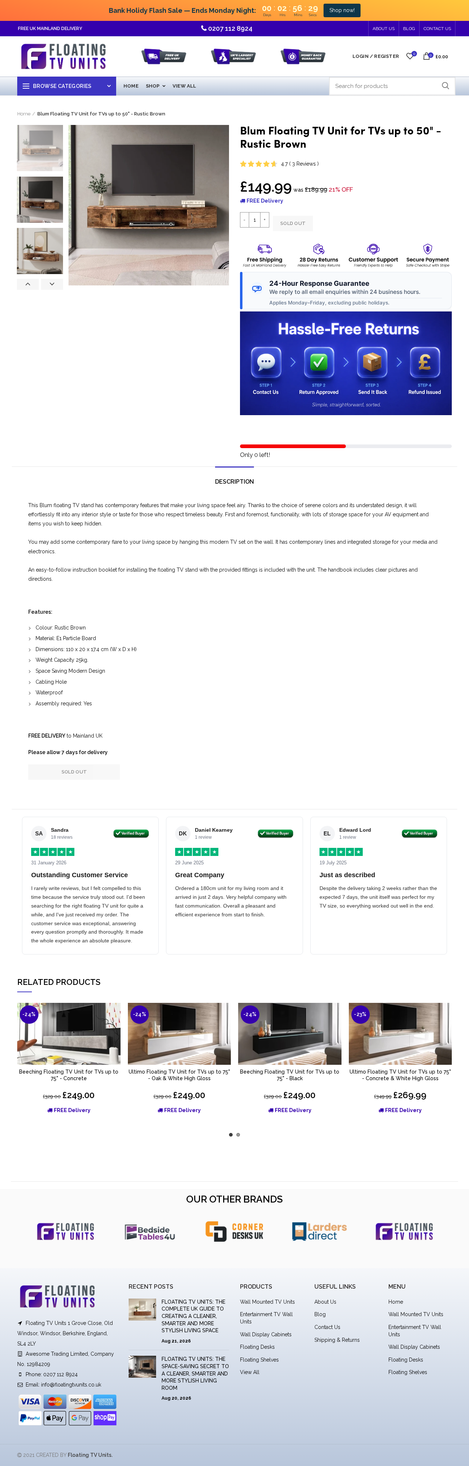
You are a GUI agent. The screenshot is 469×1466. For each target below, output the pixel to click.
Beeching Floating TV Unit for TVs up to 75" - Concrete (68, 1075)
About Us (384, 28)
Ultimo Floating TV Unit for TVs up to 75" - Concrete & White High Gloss (400, 1075)
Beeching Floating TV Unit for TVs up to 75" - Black (289, 1075)
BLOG (409, 28)
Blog (320, 1314)
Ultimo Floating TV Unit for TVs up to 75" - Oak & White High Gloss (179, 1075)
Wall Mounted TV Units (267, 1302)
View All (249, 1372)
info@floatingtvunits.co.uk (71, 1385)
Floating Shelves (259, 1360)
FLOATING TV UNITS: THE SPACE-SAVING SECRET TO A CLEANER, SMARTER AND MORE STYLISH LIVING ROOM (195, 1373)
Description (234, 481)
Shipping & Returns (337, 1340)
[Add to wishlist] (115, 1015)
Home (23, 114)
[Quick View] (115, 1031)
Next (52, 284)
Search (445, 86)
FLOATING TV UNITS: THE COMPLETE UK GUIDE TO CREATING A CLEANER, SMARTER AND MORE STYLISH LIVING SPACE (193, 1316)
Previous (28, 284)
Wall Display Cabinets (266, 1334)
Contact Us (437, 28)
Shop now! (342, 10)
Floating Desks (257, 1347)
